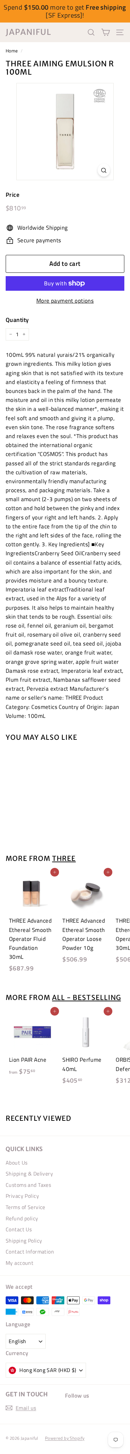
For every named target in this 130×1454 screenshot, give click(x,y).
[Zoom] (104, 170)
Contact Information (30, 1252)
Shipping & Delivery (29, 1174)
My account (19, 1263)
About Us (16, 1163)
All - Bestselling (86, 997)
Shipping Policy (24, 1241)
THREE (64, 858)
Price (12, 194)
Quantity (17, 319)
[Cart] (105, 32)
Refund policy (22, 1218)
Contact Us (19, 1229)
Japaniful (28, 32)
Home (12, 50)
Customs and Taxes (28, 1185)
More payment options (65, 300)
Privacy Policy (22, 1196)
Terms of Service (25, 1207)
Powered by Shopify (65, 1438)
